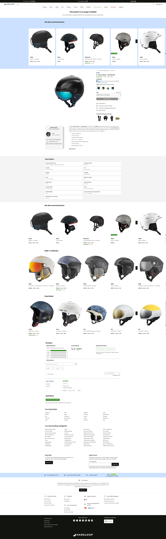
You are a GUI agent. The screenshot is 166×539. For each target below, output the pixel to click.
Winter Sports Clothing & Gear (103, 70)
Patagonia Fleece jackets (89, 434)
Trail (62, 7)
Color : (105, 84)
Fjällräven (86, 412)
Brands (106, 7)
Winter (81, 7)
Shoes (51, 7)
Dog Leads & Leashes (107, 436)
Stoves (65, 429)
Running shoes (67, 438)
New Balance (106, 414)
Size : (97, 92)
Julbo (104, 412)
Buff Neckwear (106, 442)
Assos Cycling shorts (107, 429)
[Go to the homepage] (97, 70)
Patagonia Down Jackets (108, 445)
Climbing (68, 7)
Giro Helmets (106, 431)
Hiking (56, 7)
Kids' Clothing (87, 429)
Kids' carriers (67, 445)
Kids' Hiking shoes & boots (70, 442)
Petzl (104, 420)
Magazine (121, 7)
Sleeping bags (48, 445)
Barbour (66, 420)
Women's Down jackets (50, 429)
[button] (71, 93)
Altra (65, 412)
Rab (46, 416)
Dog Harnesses (106, 434)
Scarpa (85, 416)
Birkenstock (105, 418)
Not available (107, 98)
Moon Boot (66, 416)
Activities (88, 7)
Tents (46, 440)
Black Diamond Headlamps (90, 442)
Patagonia (47, 412)
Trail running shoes (68, 436)
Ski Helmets (112, 70)
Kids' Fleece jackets (88, 431)
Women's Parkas (48, 431)
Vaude (85, 418)
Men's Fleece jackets (49, 438)
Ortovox (47, 414)
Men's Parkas (48, 436)
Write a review (110, 76)
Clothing (44, 7)
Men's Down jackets (49, 434)
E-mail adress (92, 461)
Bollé (98, 73)
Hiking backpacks (68, 431)
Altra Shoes (105, 440)
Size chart (118, 92)
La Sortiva (47, 418)
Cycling (75, 7)
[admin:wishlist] (119, 99)
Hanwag (105, 416)
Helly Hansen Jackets (88, 438)
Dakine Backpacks (88, 445)
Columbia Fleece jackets (89, 440)
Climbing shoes (67, 440)
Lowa (46, 420)
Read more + (72, 148)
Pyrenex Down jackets (88, 436)
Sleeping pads (48, 442)
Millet (65, 414)
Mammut (86, 420)
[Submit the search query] (153, 5)
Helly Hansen (67, 418)
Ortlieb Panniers (106, 438)
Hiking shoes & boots (69, 434)
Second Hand (98, 7)
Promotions (113, 7)
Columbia (86, 414)
